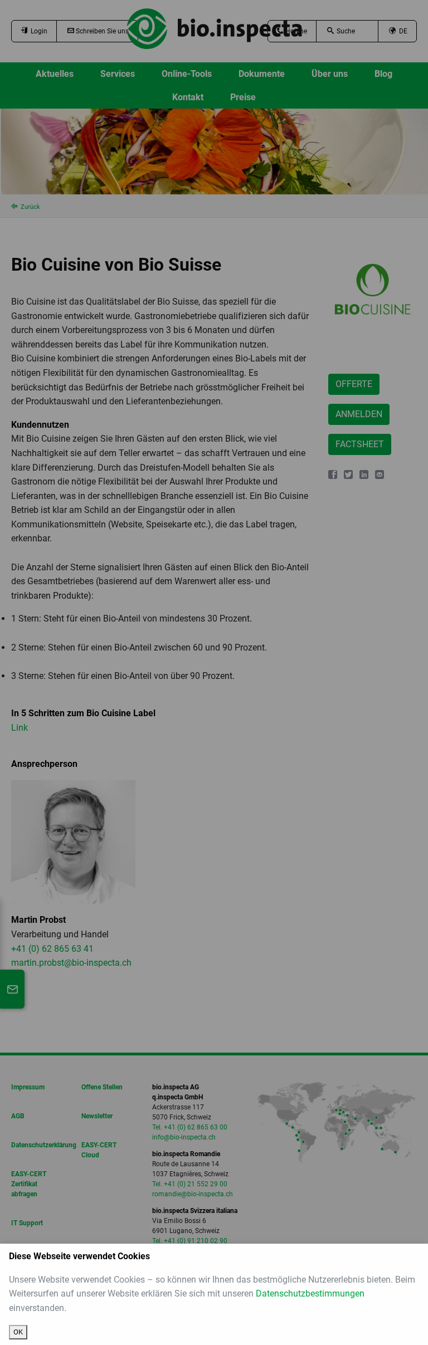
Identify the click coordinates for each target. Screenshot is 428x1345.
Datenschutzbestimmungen (310, 1293)
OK (18, 1332)
